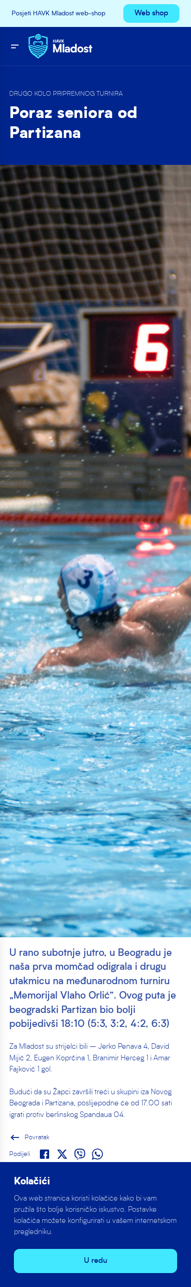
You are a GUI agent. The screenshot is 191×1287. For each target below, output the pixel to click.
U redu (95, 1261)
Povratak (29, 1137)
